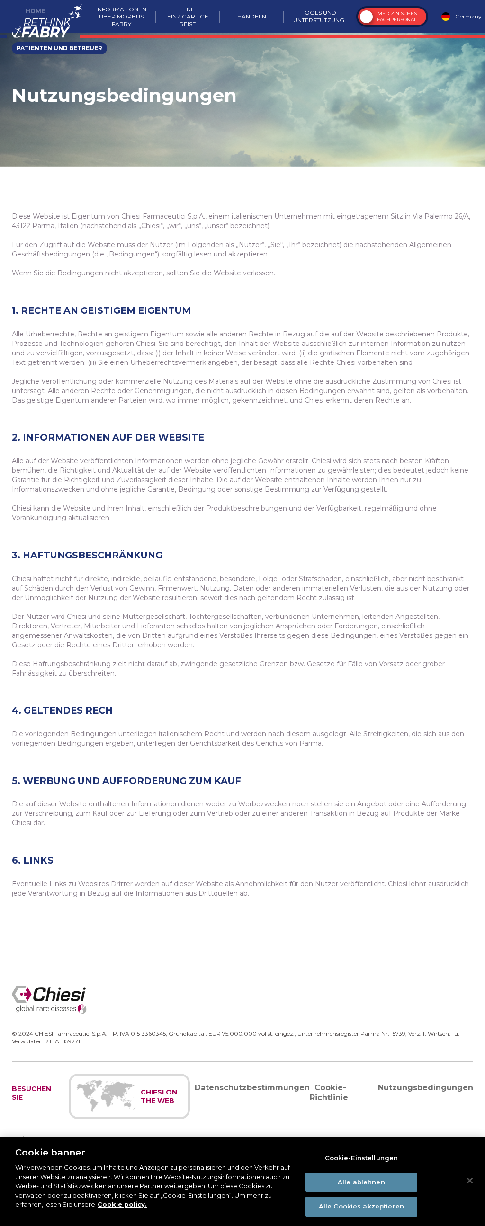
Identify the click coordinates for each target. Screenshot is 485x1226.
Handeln (251, 16)
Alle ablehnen (361, 1182)
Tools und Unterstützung (318, 16)
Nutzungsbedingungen (425, 1087)
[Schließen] (469, 1180)
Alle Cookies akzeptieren (361, 1206)
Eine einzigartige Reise (187, 16)
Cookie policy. (122, 1204)
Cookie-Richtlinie (329, 1092)
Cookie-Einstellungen (361, 1158)
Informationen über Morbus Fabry (121, 16)
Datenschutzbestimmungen (252, 1087)
